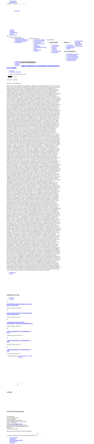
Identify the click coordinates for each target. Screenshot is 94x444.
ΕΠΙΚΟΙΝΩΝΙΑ (13, 2)
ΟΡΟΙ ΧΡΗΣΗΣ (13, 441)
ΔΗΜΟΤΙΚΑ (18, 61)
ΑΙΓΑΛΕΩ (11, 31)
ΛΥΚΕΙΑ (17, 64)
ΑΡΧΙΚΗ (11, 30)
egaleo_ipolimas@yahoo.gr (17, 424)
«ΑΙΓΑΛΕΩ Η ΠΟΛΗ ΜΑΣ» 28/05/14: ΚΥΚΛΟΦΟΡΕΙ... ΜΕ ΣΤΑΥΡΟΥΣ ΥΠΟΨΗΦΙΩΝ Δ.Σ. (20, 323)
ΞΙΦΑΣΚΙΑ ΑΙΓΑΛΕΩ (72, 59)
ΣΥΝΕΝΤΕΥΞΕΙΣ (79, 41)
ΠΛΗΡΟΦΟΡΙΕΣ (13, 437)
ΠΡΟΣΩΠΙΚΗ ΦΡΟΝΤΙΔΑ (40, 47)
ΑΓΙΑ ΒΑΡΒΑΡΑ (13, 32)
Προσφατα (11, 299)
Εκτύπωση (11, 70)
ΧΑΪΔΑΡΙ (11, 33)
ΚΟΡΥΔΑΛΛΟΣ (13, 34)
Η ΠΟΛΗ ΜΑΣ (13, 1)
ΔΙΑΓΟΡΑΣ (54, 50)
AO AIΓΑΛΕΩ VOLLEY (72, 57)
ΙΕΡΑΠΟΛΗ (55, 52)
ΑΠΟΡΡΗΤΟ (12, 439)
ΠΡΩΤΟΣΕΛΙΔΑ (79, 46)
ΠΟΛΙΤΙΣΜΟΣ (78, 43)
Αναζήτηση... (9, 3)
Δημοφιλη (11, 297)
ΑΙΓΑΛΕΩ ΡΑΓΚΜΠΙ (72, 55)
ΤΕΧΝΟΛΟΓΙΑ (37, 49)
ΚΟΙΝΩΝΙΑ (77, 42)
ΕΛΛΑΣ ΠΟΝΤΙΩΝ (56, 51)
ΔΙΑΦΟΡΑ (36, 51)
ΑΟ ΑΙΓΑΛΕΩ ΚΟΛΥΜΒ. (73, 56)
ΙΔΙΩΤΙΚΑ (17, 65)
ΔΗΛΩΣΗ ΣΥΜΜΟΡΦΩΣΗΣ (16, 440)
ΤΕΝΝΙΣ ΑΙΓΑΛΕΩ (71, 60)
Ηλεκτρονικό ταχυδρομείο (15, 71)
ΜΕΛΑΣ (69, 48)
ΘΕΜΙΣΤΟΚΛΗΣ (71, 47)
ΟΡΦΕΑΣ (54, 47)
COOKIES (11, 442)
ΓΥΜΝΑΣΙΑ (18, 62)
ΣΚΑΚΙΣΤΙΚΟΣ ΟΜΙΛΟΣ (73, 54)
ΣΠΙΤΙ (35, 48)
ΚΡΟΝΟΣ (54, 48)
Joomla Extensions (24, 355)
